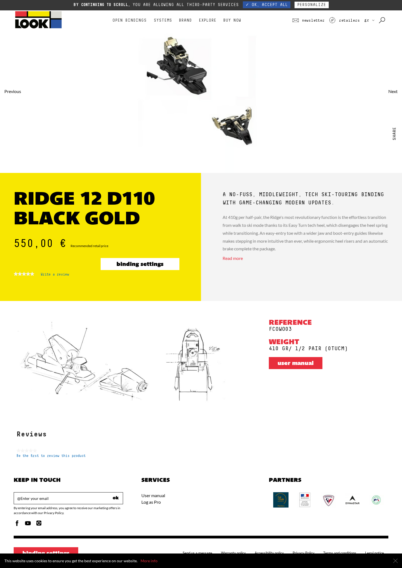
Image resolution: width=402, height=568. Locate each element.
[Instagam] (39, 524)
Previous (12, 91)
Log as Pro (151, 502)
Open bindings (129, 20)
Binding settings (140, 264)
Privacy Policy (303, 553)
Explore (207, 20)
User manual (296, 363)
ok (116, 498)
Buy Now (232, 20)
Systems (163, 20)
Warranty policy (233, 553)
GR (367, 20)
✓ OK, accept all (267, 5)
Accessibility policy (269, 553)
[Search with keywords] (382, 21)
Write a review (55, 276)
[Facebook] (17, 524)
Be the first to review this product (51, 456)
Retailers (348, 20)
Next (393, 91)
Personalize (311, 5)
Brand (185, 20)
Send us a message (197, 553)
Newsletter (312, 20)
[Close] (395, 561)
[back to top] (386, 552)
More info (149, 560)
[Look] (38, 27)
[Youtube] (28, 524)
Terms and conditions (339, 553)
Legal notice (374, 553)
